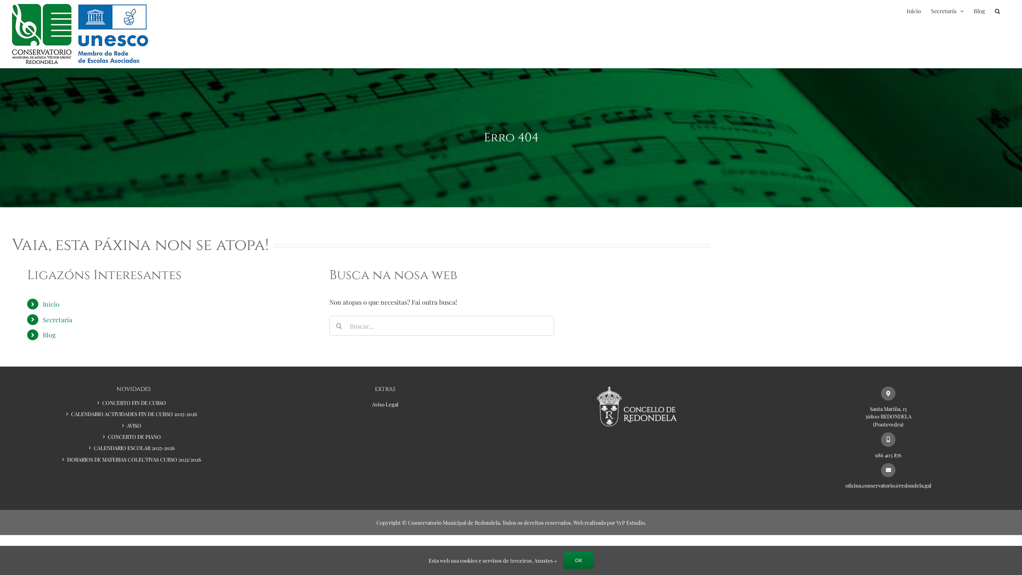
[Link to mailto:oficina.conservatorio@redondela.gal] (888, 470)
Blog (49, 335)
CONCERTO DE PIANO (134, 436)
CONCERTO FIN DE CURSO (134, 402)
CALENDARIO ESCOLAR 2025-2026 (134, 447)
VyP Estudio (630, 522)
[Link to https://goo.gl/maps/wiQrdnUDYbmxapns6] (888, 394)
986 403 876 (888, 455)
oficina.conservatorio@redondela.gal (888, 485)
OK (578, 560)
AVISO (134, 425)
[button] (997, 11)
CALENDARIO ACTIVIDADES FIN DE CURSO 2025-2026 (134, 413)
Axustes (544, 560)
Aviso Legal (385, 404)
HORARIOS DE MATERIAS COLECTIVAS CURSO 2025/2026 (134, 459)
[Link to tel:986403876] (888, 439)
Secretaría (57, 319)
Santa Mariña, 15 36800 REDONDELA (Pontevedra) (888, 416)
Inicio (51, 304)
